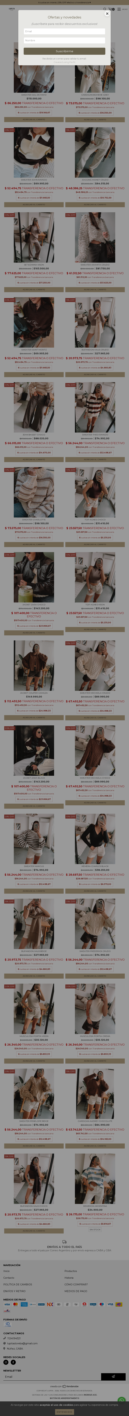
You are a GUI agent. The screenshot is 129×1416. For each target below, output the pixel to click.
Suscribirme (64, 51)
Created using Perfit (64, 62)
